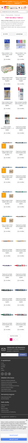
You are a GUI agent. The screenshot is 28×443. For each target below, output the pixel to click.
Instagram (2, 374)
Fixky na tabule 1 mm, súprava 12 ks (20, 53)
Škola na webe (4, 408)
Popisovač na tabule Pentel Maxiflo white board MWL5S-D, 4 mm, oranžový (7, 250)
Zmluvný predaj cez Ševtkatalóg (8, 412)
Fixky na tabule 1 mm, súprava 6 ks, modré (7, 53)
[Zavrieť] (26, 420)
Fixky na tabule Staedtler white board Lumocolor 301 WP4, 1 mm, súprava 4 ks (21, 102)
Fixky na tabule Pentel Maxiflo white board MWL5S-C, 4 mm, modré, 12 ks (7, 201)
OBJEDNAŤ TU (18, 3)
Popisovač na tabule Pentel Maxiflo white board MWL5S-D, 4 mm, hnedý (21, 225)
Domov (2, 15)
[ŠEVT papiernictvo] (6, 7)
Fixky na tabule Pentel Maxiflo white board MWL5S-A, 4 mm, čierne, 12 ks (7, 176)
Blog (2, 368)
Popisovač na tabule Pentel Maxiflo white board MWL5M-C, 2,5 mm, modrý (21, 299)
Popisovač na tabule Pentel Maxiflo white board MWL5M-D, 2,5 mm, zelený (7, 324)
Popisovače (17, 15)
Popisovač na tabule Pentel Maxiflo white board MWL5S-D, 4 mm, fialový (7, 274)
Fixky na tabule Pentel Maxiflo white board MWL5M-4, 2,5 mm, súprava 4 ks (20, 78)
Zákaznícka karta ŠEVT (6, 397)
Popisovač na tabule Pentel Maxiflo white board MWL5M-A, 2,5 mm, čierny (7, 299)
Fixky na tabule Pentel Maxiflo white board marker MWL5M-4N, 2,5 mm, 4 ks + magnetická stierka (7, 78)
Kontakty (3, 366)
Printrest (9, 374)
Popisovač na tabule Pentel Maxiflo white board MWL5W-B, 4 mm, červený (21, 324)
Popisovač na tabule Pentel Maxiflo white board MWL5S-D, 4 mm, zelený (21, 201)
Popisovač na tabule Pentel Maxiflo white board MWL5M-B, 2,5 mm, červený (20, 274)
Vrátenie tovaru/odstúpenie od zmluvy (10, 385)
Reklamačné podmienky (6, 384)
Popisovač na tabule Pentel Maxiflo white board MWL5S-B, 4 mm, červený (21, 127)
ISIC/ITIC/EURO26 (5, 398)
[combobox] (14, 11)
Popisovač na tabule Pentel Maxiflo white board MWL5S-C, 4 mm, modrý (21, 176)
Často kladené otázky (6, 389)
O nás (2, 363)
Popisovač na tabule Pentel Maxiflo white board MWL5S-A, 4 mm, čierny (21, 152)
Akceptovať (13, 439)
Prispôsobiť (14, 435)
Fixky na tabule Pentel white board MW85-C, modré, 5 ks (7, 102)
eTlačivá (3, 406)
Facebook (6, 374)
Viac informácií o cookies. (7, 430)
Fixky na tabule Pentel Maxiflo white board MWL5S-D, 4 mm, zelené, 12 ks (7, 225)
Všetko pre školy (5, 410)
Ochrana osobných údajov (7, 387)
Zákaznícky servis (5, 405)
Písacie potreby (9, 15)
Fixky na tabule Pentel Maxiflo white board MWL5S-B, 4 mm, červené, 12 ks (7, 152)
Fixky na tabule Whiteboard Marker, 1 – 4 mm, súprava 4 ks (7, 127)
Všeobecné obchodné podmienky (9, 382)
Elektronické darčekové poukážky (8, 391)
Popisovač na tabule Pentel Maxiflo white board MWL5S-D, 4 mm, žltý (21, 250)
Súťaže (2, 370)
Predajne (3, 365)
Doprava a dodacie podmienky (8, 380)
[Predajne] (19, 8)
